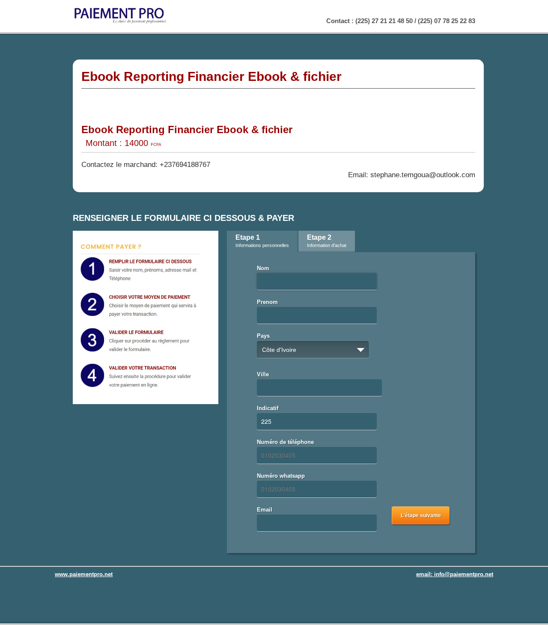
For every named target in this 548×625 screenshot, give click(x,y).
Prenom (267, 302)
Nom (263, 268)
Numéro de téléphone (285, 442)
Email (264, 509)
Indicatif (267, 408)
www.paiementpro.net (84, 574)
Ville (263, 374)
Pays (263, 336)
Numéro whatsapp (281, 476)
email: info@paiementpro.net (454, 574)
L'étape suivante (421, 515)
